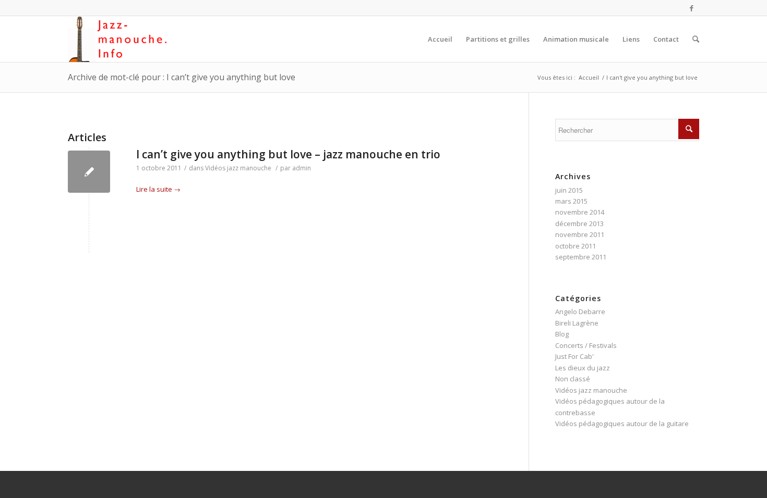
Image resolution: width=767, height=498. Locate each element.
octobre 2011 (575, 246)
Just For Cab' (574, 356)
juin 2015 (569, 190)
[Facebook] (691, 8)
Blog (562, 334)
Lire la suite (158, 189)
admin (301, 168)
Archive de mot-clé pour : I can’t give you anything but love (181, 77)
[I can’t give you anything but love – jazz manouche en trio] (89, 172)
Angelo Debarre (580, 311)
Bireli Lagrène (576, 323)
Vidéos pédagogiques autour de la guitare (622, 423)
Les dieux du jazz (582, 367)
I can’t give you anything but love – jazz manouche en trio (288, 154)
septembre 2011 (580, 257)
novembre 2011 (579, 234)
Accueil (589, 77)
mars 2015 (571, 201)
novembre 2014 (579, 212)
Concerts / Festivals (586, 345)
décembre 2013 (579, 223)
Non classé (572, 378)
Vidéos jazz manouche (238, 168)
